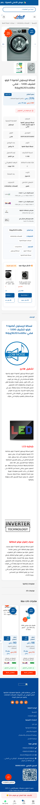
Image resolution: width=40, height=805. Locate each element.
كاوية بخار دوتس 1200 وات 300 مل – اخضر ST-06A (28, 627)
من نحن (34, 724)
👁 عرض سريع (24, 300)
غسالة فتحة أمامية (26, 255)
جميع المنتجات (32, 716)
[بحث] (6, 9)
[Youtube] (12, 702)
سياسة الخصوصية (31, 728)
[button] (3, 44)
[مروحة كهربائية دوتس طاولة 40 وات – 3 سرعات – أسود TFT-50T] (10, 607)
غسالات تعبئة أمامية (8, 23)
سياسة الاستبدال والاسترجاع (28, 735)
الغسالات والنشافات (23, 23)
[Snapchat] (21, 702)
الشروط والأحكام (31, 732)
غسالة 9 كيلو (27, 251)
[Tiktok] (26, 702)
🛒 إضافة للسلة (25, 295)
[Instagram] (17, 702)
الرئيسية (34, 23)
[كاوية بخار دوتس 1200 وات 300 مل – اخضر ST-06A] (28, 615)
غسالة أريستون (15, 251)
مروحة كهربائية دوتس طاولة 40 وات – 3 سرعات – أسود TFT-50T (10, 613)
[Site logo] (19, 17)
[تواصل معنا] (8, 777)
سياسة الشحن (32, 739)
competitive (18, 247)
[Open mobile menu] (34, 17)
